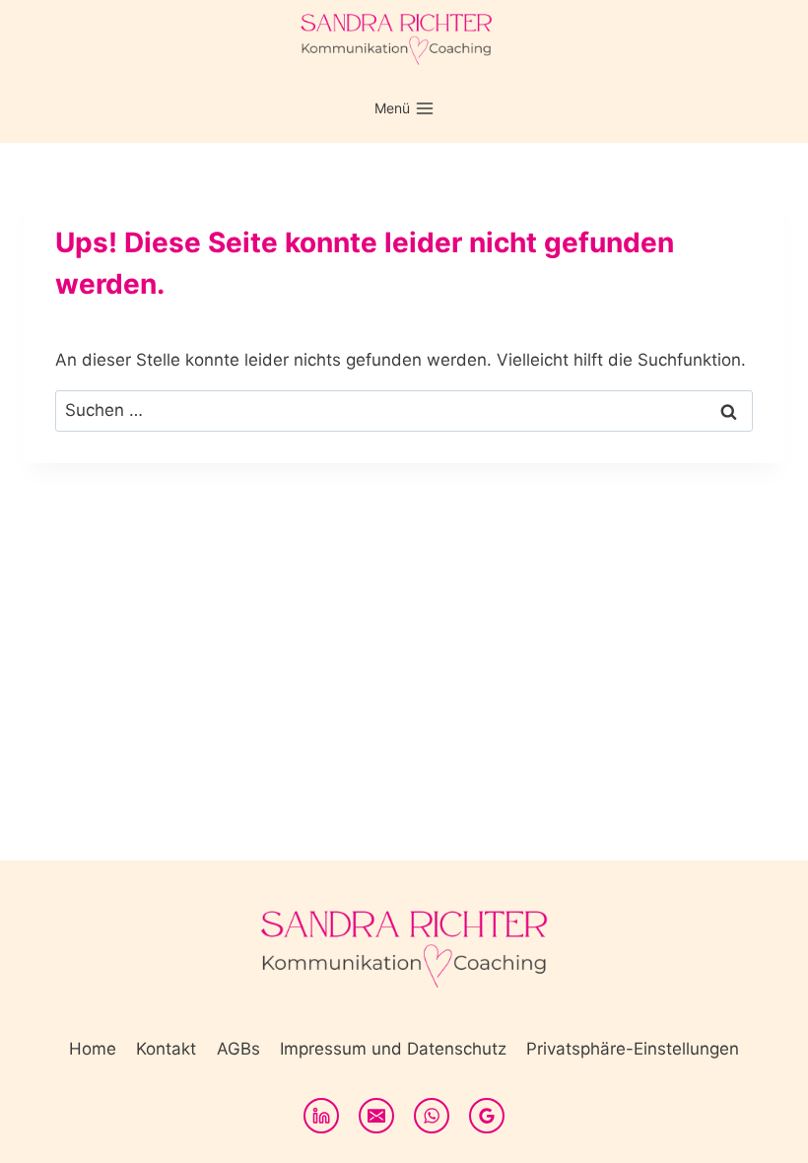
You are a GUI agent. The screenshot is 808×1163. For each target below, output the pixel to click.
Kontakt (166, 1049)
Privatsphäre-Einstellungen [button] (632, 1049)
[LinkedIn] (321, 1115)
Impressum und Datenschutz (393, 1049)
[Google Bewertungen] (487, 1115)
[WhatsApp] (431, 1115)
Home (92, 1049)
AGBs (238, 1049)
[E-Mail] (376, 1115)
